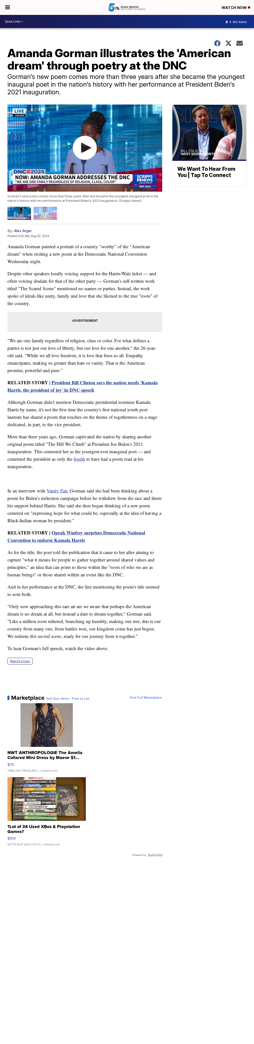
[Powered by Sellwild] (155, 855)
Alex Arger (23, 230)
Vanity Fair (57, 490)
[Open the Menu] (7, 7)
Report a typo (20, 661)
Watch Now (235, 7)
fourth (79, 459)
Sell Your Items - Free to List (67, 698)
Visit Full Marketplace (146, 697)
